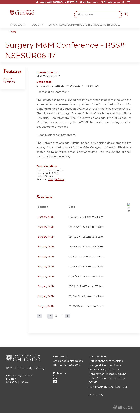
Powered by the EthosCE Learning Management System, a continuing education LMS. (123, 407)
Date (71, 206)
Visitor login (90, 2)
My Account (18, 25)
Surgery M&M (46, 216)
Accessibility (96, 394)
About (36, 25)
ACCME (93, 382)
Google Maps (56, 179)
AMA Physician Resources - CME (109, 386)
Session (43, 206)
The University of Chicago (30, 368)
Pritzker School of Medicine (106, 360)
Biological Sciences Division (105, 365)
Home (13, 31)
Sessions (9, 82)
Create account (114, 2)
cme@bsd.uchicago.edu (68, 360)
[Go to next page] (67, 316)
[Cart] (128, 3)
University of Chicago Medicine (107, 373)
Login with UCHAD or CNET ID (58, 2)
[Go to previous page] (39, 316)
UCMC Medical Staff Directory (107, 378)
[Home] (22, 12)
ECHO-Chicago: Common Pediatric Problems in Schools (84, 25)
